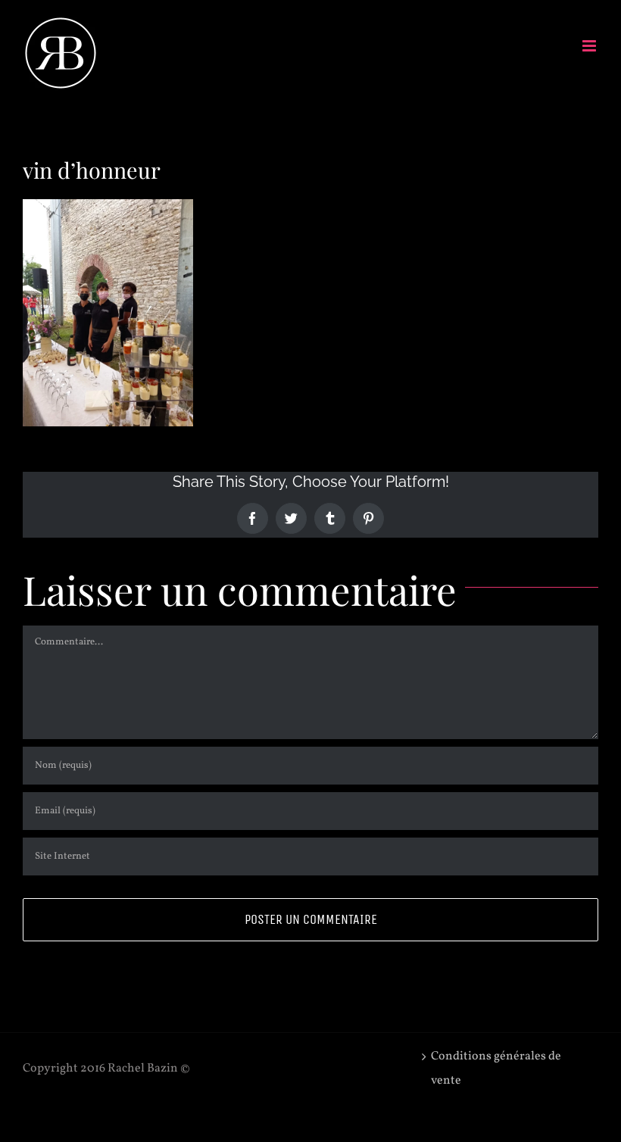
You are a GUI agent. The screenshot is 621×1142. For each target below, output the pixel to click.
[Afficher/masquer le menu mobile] (590, 46)
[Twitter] (291, 518)
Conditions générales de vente (496, 1068)
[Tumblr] (329, 518)
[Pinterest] (368, 518)
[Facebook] (252, 518)
